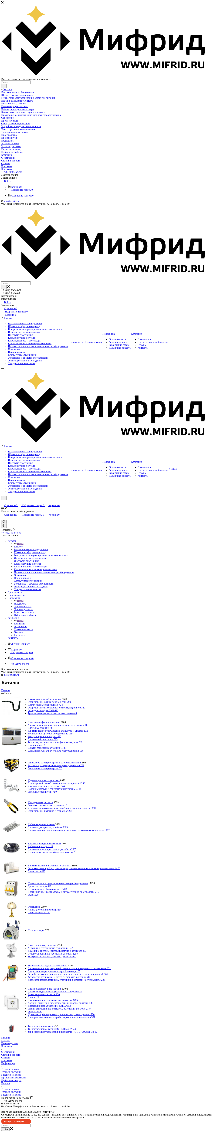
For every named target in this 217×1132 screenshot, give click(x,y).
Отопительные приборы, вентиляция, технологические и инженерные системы (74, 868)
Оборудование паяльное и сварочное (50, 811)
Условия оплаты (10, 1069)
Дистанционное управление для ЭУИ (49, 1005)
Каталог (18, 546)
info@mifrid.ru (11, 201)
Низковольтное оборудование (47, 889)
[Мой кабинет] (2, 502)
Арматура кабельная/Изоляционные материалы (56, 783)
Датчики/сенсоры (39, 886)
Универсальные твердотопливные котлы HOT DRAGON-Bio (63, 1031)
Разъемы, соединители (42, 791)
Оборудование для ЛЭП (43, 710)
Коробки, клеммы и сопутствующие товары (54, 789)
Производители (9, 1043)
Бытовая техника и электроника (47, 805)
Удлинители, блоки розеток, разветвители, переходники (61, 1014)
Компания (19, 623)
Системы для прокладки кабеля (48, 827)
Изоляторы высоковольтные (45, 704)
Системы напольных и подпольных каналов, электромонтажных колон (69, 830)
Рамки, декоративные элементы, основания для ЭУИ (59, 1008)
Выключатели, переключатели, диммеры (53, 1000)
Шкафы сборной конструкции (47, 747)
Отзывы (5, 1057)
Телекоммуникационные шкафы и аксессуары (55, 742)
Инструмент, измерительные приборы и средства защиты (62, 808)
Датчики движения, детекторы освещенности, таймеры (60, 1003)
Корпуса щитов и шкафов (44, 736)
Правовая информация (13, 1077)
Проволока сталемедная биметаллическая (51, 852)
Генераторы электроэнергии (45, 768)
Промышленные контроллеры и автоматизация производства (63, 892)
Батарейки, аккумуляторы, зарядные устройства (56, 765)
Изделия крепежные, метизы (46, 786)
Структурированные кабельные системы (53, 953)
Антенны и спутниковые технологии (50, 948)
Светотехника (39, 912)
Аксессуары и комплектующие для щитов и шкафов (59, 725)
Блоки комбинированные (44, 994)
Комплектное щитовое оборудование (50, 733)
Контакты (6, 1060)
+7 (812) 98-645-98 (12, 172)
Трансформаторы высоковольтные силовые (52, 713)
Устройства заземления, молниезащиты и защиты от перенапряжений (68, 974)
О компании (8, 1052)
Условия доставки (11, 1072)
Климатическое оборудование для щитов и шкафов (58, 730)
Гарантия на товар (11, 1074)
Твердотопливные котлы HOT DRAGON (52, 1029)
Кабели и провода (40, 846)
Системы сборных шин (43, 739)
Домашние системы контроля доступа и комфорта (57, 950)
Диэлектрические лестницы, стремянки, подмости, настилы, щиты (66, 979)
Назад (20, 543)
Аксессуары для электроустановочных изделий (55, 991)
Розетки (35, 1011)
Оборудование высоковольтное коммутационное (56, 707)
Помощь (5, 1083)
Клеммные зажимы (40, 728)
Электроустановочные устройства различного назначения (61, 1017)
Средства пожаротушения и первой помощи (54, 971)
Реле (33, 894)
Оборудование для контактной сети (49, 702)
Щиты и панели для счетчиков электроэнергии (55, 750)
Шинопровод (36, 745)
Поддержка (20, 603)
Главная (5, 1037)
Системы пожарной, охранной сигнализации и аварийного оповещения (69, 968)
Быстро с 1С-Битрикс (14, 1121)
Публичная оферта (11, 1080)
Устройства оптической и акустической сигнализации (59, 977)
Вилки (33, 997)
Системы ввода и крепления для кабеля (52, 849)
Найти (5, 1129)
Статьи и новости (10, 1054)
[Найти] (4, 86)
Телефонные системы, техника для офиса (52, 956)
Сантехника (36, 871)
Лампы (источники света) (44, 909)
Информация (8, 1063)
